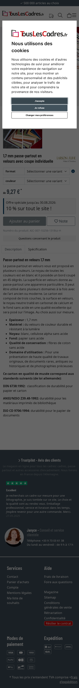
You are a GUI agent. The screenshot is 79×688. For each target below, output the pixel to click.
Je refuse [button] (39, 108)
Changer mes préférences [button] (39, 115)
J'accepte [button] (39, 101)
